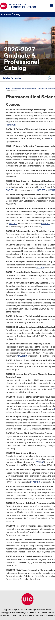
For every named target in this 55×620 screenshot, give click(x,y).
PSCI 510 (40, 267)
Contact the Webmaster (43, 612)
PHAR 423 (35, 482)
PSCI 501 (10, 190)
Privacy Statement (43, 609)
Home (8, 89)
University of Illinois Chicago (27, 599)
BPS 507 (41, 190)
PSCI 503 (13, 223)
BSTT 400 (45, 223)
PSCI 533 (40, 462)
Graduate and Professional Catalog (24, 89)
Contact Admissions (25, 609)
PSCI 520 (22, 356)
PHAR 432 (10, 124)
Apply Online (9, 609)
